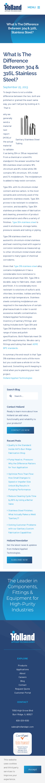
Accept (32, 769)
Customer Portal (22, 692)
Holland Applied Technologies (17, 378)
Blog (22, 681)
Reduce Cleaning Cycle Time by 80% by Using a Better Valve (22, 500)
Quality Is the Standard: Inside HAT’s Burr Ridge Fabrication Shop (20, 449)
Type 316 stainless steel (25, 266)
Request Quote (22, 688)
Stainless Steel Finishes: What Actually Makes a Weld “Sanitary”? (22, 514)
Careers (22, 677)
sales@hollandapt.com (22, 726)
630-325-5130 (22, 720)
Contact (22, 684)
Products (22, 665)
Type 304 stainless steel (24, 222)
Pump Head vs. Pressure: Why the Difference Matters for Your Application (22, 463)
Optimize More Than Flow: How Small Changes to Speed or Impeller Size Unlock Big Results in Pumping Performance (21, 481)
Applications (22, 669)
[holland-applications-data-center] (13, 4)
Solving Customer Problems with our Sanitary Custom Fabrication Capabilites (22, 528)
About (23, 673)
